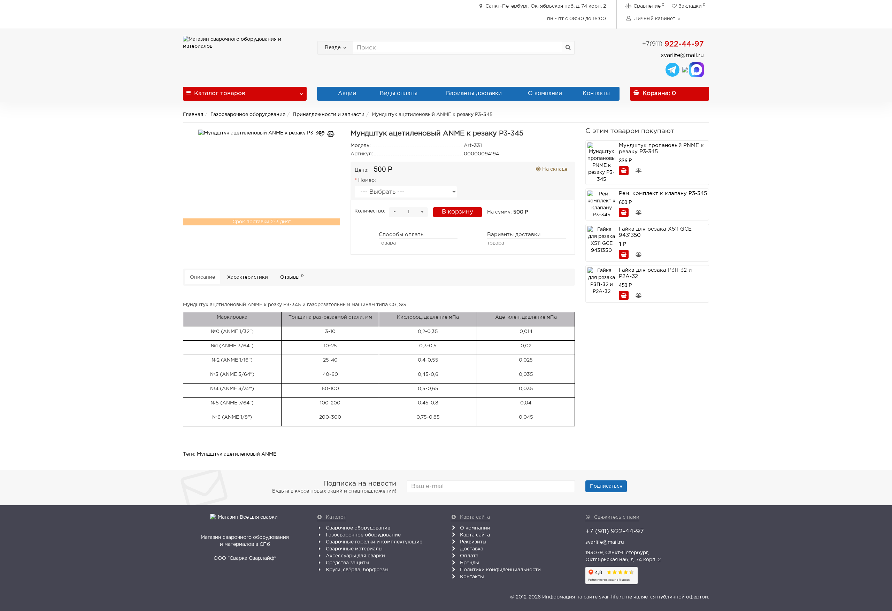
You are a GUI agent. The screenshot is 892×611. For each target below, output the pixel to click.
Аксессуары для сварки (354, 556)
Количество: (369, 211)
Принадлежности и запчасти (328, 115)
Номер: (367, 180)
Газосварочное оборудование (247, 115)
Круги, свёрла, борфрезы (356, 570)
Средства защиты (346, 563)
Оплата (468, 556)
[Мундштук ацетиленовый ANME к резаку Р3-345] (261, 133)
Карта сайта (474, 535)
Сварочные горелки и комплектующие (373, 542)
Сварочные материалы (353, 549)
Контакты (596, 93)
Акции (346, 93)
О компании (545, 93)
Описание (202, 277)
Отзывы (292, 276)
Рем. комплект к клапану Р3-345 (663, 193)
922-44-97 (673, 44)
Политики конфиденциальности (500, 570)
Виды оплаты (397, 93)
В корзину (457, 212)
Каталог (219, 93)
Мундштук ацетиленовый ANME (236, 454)
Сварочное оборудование (357, 528)
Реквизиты (472, 542)
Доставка (471, 549)
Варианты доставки (473, 93)
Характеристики (247, 277)
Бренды (469, 563)
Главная (193, 115)
